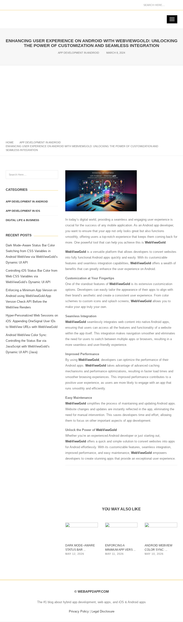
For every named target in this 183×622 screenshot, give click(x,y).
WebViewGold (155, 242)
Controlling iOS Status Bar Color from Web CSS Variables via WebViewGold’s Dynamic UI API (31, 276)
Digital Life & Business (22, 220)
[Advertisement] (91, 101)
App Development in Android (78, 52)
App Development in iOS (23, 210)
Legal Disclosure (103, 611)
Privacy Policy (79, 611)
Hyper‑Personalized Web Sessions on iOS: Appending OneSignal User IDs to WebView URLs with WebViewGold (32, 321)
